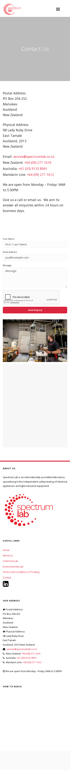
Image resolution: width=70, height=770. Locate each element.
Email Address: (10, 252)
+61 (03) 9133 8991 (32, 168)
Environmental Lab (13, 566)
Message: (7, 265)
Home (6, 550)
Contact (7, 577)
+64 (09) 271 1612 (40, 174)
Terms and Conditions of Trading (21, 572)
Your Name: (9, 238)
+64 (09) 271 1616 (37, 162)
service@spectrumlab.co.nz (34, 156)
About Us (8, 555)
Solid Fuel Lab (10, 561)
